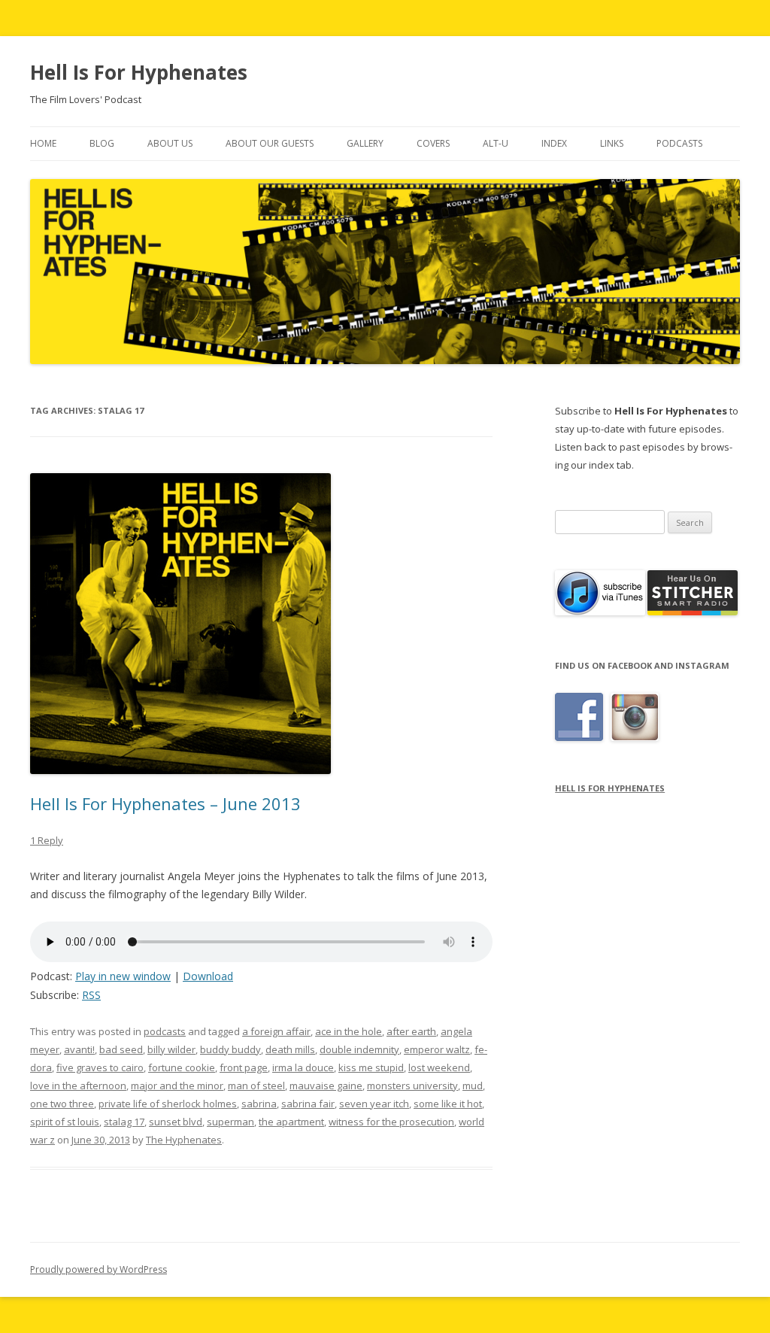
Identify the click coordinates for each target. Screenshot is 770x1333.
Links (611, 143)
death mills (290, 1049)
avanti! (79, 1049)
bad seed (121, 1049)
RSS (91, 995)
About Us (169, 143)
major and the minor (177, 1085)
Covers (433, 143)
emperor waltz (437, 1049)
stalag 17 (124, 1121)
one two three (62, 1103)
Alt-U (495, 143)
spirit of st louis (64, 1121)
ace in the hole (348, 1031)
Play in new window (123, 976)
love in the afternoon (78, 1085)
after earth (411, 1031)
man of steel (256, 1085)
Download (208, 976)
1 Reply (46, 840)
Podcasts (679, 143)
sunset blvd (175, 1121)
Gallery (365, 143)
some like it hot (448, 1103)
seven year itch (374, 1103)
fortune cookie (181, 1067)
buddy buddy (230, 1049)
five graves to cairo (100, 1067)
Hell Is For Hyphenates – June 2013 (165, 803)
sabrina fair (308, 1103)
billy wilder (171, 1049)
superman (230, 1121)
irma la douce (303, 1067)
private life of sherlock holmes (168, 1103)
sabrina (259, 1103)
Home (43, 143)
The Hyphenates (184, 1139)
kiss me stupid (371, 1067)
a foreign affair (276, 1031)
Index (554, 143)
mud (472, 1085)
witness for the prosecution (391, 1121)
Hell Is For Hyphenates (138, 72)
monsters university (412, 1085)
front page (244, 1067)
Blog (101, 143)
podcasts (165, 1031)
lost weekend (439, 1067)
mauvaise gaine (326, 1085)
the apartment (291, 1121)
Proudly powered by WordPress (98, 1269)
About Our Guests (270, 143)
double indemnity (359, 1049)
